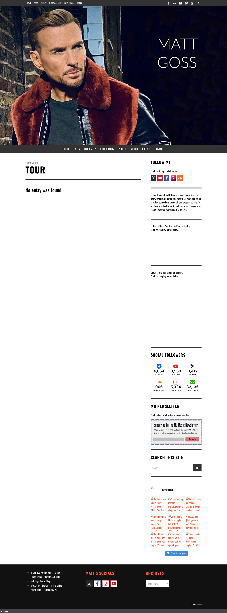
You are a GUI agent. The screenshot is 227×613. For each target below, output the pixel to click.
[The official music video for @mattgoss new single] (159, 540)
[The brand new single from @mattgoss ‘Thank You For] (159, 505)
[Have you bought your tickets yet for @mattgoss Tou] (176, 540)
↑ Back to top (196, 604)
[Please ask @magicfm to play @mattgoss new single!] (194, 523)
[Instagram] (180, 3)
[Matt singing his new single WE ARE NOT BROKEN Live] (176, 523)
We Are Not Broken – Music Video (46, 585)
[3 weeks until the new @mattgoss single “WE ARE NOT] (194, 540)
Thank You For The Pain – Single (45, 572)
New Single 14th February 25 (44, 590)
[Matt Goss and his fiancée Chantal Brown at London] (194, 505)
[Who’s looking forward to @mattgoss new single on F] (176, 505)
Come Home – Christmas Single (45, 577)
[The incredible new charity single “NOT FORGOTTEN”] (159, 523)
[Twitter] (186, 3)
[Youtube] (192, 3)
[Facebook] (168, 3)
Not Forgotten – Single (41, 581)
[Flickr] (174, 3)
